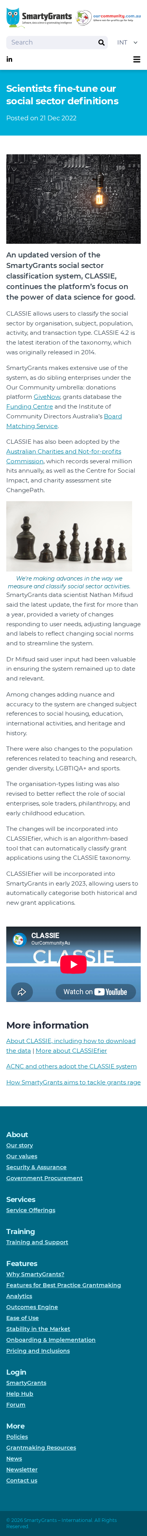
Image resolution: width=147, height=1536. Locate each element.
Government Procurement (44, 1178)
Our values (21, 1156)
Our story (19, 1145)
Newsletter (22, 1469)
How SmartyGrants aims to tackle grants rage (73, 1082)
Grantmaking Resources (41, 1447)
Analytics (19, 1296)
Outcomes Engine (32, 1307)
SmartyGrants (26, 1382)
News (14, 1458)
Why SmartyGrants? (35, 1274)
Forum (15, 1404)
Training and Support (37, 1242)
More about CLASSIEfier (71, 1050)
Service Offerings (30, 1210)
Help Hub (19, 1393)
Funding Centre (29, 406)
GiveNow (47, 396)
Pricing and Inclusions (38, 1350)
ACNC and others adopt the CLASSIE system (71, 1066)
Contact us (21, 1480)
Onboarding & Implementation (51, 1339)
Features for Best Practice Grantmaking (63, 1285)
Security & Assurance (36, 1167)
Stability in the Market (38, 1328)
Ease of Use (22, 1318)
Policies (17, 1436)
